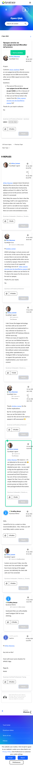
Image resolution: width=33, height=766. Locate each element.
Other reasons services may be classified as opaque (16, 100)
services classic (13, 122)
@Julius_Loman (11, 249)
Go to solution (18, 53)
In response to (17, 244)
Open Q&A (5, 36)
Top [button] (2, 711)
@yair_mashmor (14, 70)
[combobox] (16, 24)
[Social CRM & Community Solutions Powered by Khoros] (27, 711)
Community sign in (25, 10)
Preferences (16, 762)
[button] (10, 758)
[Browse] (7, 9)
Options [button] (30, 36)
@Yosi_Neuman (8, 183)
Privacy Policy (7, 752)
